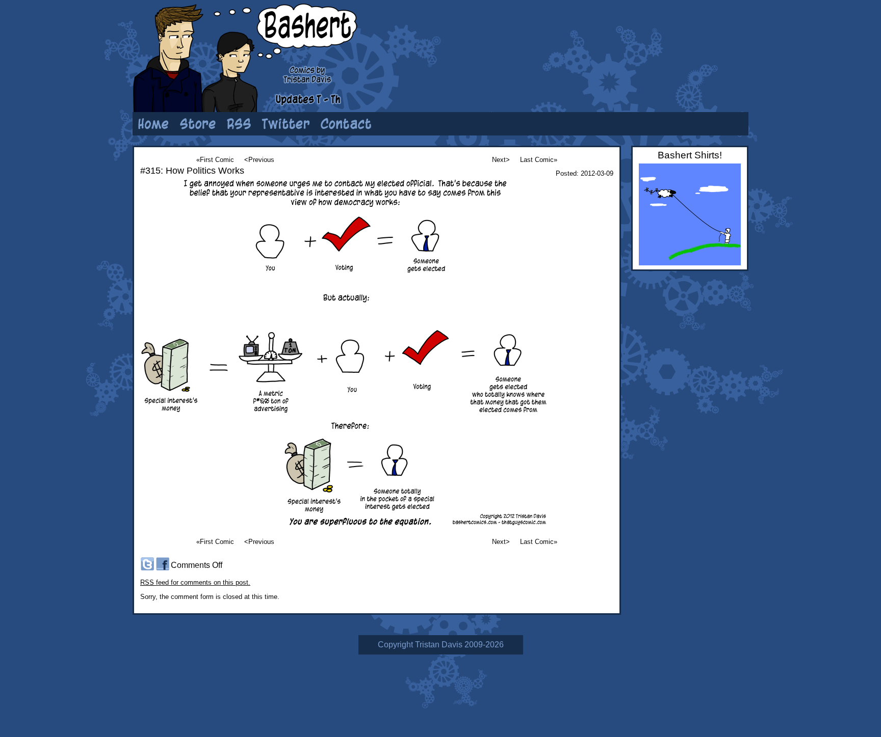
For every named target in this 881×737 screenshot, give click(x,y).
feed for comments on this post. (195, 582)
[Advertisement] (621, 38)
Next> (501, 159)
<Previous (259, 159)
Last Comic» (538, 159)
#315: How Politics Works (192, 171)
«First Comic (215, 159)
